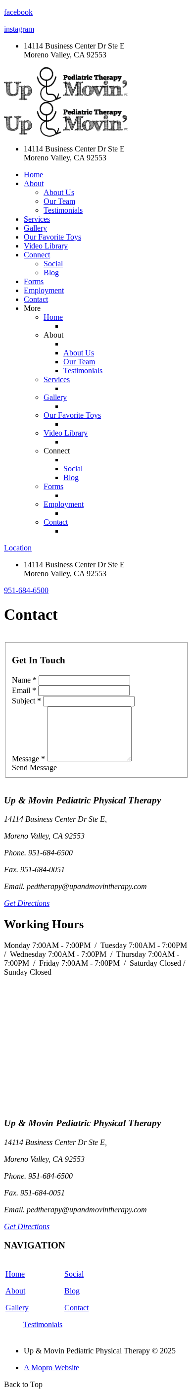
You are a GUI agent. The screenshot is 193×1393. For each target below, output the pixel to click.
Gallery (35, 228)
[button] (26, 590)
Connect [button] (37, 254)
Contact (36, 299)
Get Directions (26, 903)
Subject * (26, 700)
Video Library (46, 246)
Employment (44, 290)
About (15, 1291)
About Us (59, 192)
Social (53, 263)
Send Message (34, 767)
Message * (28, 758)
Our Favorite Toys (52, 237)
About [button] (34, 183)
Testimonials (63, 210)
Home (33, 174)
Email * (24, 690)
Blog (51, 272)
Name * (24, 680)
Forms (34, 281)
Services (37, 219)
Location (18, 548)
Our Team (59, 201)
